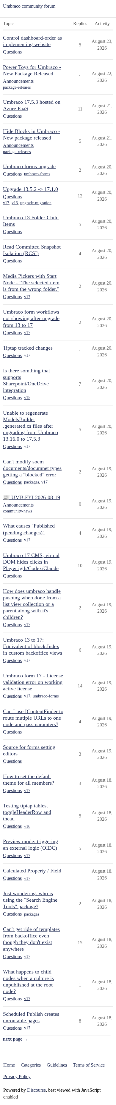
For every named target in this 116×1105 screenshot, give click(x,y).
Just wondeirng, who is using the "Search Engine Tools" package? (30, 899)
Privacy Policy (17, 1076)
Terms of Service (89, 1064)
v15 (27, 397)
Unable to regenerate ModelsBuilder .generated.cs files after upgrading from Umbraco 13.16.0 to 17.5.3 (30, 426)
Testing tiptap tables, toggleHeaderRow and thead (27, 812)
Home (9, 1064)
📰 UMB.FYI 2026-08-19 (31, 497)
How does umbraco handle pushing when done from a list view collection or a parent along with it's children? (32, 604)
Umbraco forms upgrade (29, 166)
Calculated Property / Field (32, 871)
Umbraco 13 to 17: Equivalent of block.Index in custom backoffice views (32, 646)
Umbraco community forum (29, 6)
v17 (6, 203)
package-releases (17, 87)
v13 (15, 203)
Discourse (36, 1090)
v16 (27, 826)
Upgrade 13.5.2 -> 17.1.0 (30, 189)
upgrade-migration (35, 203)
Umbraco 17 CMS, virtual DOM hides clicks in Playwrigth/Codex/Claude (31, 561)
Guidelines (57, 1064)
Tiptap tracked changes (28, 348)
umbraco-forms (37, 174)
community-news (17, 511)
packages (31, 482)
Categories (31, 1064)
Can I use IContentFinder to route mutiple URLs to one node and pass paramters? (33, 717)
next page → (15, 1038)
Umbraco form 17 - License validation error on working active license (33, 682)
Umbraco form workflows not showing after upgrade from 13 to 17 (31, 318)
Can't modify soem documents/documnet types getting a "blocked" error (32, 468)
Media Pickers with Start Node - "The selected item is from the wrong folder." (31, 282)
